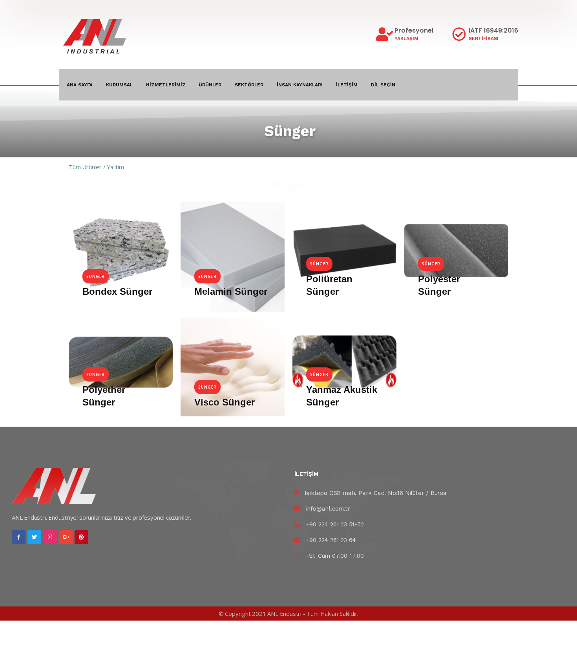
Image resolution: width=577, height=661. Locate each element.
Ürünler (210, 85)
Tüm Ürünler (85, 167)
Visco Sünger (224, 402)
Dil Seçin (383, 85)
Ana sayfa (80, 85)
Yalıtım (116, 167)
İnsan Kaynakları (300, 85)
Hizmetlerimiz (166, 85)
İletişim (347, 85)
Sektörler (249, 85)
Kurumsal (119, 85)
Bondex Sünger (117, 291)
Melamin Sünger (230, 291)
